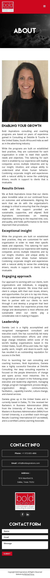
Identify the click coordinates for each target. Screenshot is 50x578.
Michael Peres (29, 574)
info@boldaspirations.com (26, 463)
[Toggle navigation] (44, 6)
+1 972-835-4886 (25, 453)
